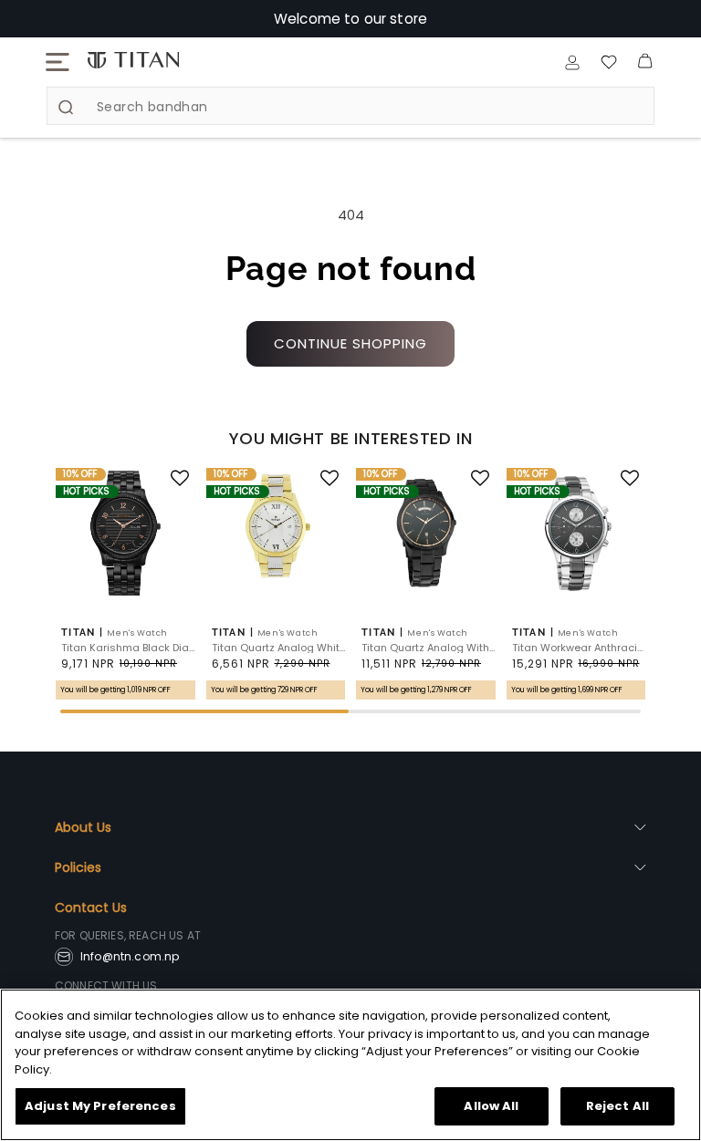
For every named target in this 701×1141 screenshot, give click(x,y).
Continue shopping (350, 343)
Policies (78, 867)
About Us (83, 827)
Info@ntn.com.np (129, 956)
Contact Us (91, 907)
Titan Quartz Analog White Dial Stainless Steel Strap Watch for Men (279, 648)
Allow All (491, 1106)
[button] (57, 62)
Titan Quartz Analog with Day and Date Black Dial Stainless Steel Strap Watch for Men (428, 648)
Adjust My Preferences (100, 1106)
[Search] (66, 107)
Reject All (617, 1106)
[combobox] (350, 106)
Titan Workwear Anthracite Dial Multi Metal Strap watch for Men (579, 648)
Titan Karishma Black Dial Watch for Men (128, 648)
